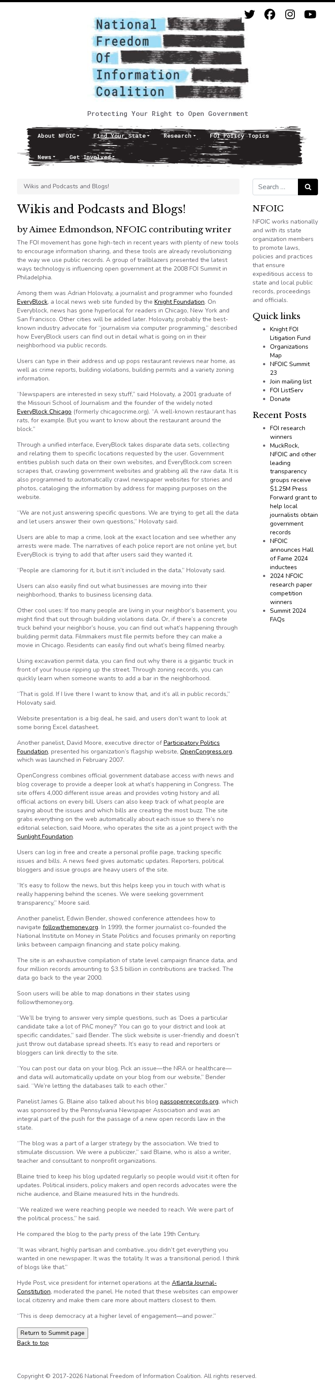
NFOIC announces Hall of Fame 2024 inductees (292, 554)
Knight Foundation (179, 302)
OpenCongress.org (206, 751)
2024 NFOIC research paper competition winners (291, 589)
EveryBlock (32, 302)
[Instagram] (290, 15)
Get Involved (90, 157)
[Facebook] (270, 15)
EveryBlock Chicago (44, 411)
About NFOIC (56, 135)
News (44, 157)
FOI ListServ (286, 390)
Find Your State (119, 135)
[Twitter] (250, 15)
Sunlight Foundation (45, 836)
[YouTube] (310, 15)
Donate (280, 399)
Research (177, 135)
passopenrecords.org (189, 1101)
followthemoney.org (70, 927)
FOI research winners (287, 432)
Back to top (33, 1343)
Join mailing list (290, 381)
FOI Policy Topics (239, 135)
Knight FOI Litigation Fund (290, 333)
